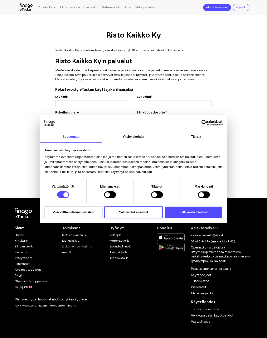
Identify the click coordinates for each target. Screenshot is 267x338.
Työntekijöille (118, 252)
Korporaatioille (119, 240)
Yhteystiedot (145, 7)
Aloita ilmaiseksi (217, 7)
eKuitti (66, 252)
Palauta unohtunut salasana (211, 268)
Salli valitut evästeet (133, 212)
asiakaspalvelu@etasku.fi (209, 235)
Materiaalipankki (202, 293)
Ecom (43, 305)
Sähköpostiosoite (152, 112)
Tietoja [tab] (196, 136)
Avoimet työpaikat (28, 269)
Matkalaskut (70, 240)
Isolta (72, 305)
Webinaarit (199, 287)
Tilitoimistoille (69, 7)
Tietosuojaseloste (205, 309)
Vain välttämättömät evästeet (73, 212)
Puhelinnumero (67, 112)
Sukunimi (144, 96)
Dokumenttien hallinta (77, 246)
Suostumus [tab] (71, 136)
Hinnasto (91, 7)
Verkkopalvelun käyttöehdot (212, 315)
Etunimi (61, 96)
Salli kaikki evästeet (193, 212)
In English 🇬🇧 (23, 287)
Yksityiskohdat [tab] (133, 136)
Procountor (57, 305)
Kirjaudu (241, 7)
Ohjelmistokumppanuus (31, 281)
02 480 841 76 (200, 241)
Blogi (127, 7)
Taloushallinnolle (120, 246)
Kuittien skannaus (74, 235)
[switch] (110, 195)
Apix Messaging (26, 305)
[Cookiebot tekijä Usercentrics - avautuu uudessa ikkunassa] (204, 123)
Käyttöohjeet (201, 275)
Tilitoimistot (200, 281)
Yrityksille (21, 240)
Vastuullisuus (200, 321)
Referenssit (111, 7)
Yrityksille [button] (45, 7)
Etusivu (20, 235)
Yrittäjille (115, 235)
